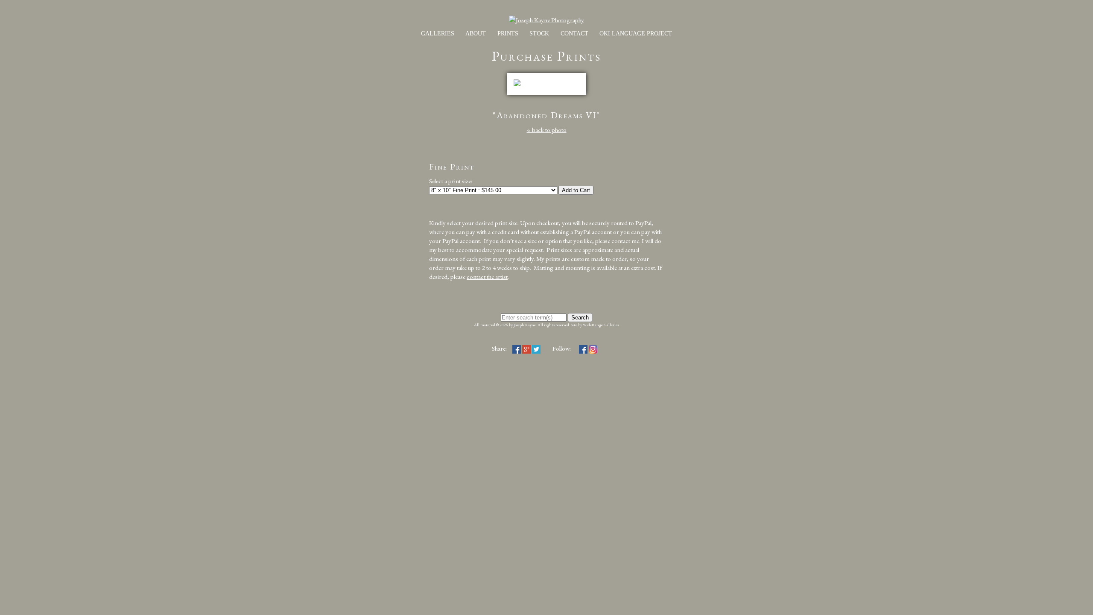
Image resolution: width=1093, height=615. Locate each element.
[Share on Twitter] (536, 348)
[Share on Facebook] (516, 348)
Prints (507, 33)
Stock (539, 33)
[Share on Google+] (526, 348)
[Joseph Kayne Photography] (546, 20)
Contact (574, 33)
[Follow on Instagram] (593, 348)
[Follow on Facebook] (583, 348)
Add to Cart (576, 190)
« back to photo (547, 130)
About (475, 33)
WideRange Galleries (601, 325)
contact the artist (487, 276)
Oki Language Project (635, 33)
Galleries (437, 33)
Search (580, 317)
